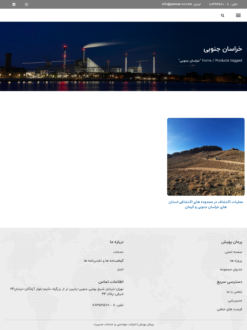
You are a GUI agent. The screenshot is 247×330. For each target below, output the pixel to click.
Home (207, 60)
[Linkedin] (14, 4)
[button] (238, 15)
